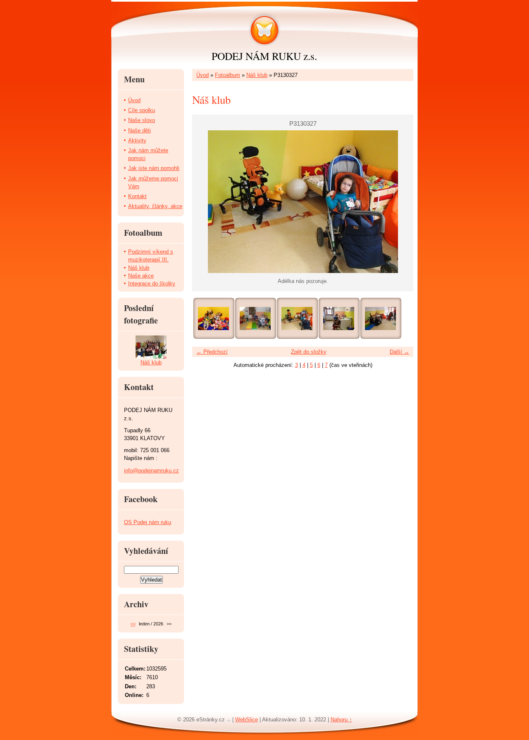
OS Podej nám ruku (147, 522)
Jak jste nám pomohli (153, 168)
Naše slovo (141, 120)
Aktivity (137, 140)
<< (133, 623)
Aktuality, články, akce (155, 206)
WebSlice (246, 719)
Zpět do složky (308, 352)
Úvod (202, 75)
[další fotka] (400, 201)
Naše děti (139, 130)
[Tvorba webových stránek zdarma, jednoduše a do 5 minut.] (229, 720)
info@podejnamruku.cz (151, 470)
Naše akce (141, 276)
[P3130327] (297, 318)
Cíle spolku (141, 110)
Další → (399, 352)
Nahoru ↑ (341, 719)
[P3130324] (339, 318)
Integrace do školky (151, 283)
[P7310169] (255, 318)
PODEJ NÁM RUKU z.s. (264, 56)
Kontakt (137, 196)
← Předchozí (212, 352)
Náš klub (256, 75)
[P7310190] (213, 318)
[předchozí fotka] (205, 201)
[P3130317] (380, 318)
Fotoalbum (227, 75)
